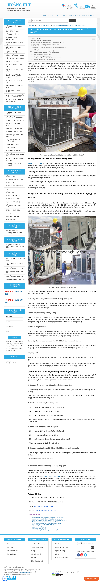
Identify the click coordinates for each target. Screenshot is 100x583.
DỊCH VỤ (64, 15)
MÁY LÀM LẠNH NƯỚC (13, 216)
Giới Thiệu (11, 544)
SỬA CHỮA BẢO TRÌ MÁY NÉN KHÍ (14, 164)
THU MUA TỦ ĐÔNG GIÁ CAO (14, 81)
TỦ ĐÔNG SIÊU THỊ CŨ (13, 199)
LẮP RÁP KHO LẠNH (12, 144)
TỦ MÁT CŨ (10, 182)
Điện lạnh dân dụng (61, 547)
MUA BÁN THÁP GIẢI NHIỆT (15, 128)
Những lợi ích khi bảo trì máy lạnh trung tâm (40, 40)
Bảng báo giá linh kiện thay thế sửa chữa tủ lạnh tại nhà (46, 523)
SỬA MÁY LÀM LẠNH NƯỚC (15, 120)
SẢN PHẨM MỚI (74, 15)
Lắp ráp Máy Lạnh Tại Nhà (39, 528)
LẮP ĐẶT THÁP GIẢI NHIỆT (14, 117)
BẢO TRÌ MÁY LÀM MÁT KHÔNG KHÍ (13, 140)
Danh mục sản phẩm (61, 557)
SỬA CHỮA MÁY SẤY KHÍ (14, 151)
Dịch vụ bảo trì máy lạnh (38, 526)
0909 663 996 (25, 572)
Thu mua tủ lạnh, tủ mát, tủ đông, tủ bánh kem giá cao (46, 530)
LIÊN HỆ (91, 15)
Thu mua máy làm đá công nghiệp (14, 43)
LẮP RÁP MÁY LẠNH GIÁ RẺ (15, 58)
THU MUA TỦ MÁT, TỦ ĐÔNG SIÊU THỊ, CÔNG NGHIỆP (13, 76)
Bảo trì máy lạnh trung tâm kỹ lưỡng (41, 45)
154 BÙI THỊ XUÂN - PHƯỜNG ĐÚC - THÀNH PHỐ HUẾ (14, 232)
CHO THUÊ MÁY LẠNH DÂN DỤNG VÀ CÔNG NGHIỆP (15, 95)
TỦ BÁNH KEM (10, 176)
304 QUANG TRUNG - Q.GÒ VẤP (15, 264)
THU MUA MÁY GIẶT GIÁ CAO (14, 65)
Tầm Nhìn (10, 547)
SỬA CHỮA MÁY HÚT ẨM (14, 131)
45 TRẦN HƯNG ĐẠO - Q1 (14, 276)
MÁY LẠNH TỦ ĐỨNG (13, 202)
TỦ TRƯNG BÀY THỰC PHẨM (13, 206)
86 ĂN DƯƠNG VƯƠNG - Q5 (15, 279)
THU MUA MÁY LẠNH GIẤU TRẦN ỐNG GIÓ (14, 100)
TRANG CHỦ (46, 15)
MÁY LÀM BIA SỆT (12, 219)
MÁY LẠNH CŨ (10, 189)
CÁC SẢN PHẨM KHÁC (13, 210)
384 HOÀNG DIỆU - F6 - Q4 (15, 268)
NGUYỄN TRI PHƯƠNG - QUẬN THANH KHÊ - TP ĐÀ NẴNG (15, 246)
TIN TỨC (84, 15)
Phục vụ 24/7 (36, 49)
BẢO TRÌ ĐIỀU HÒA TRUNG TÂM (15, 154)
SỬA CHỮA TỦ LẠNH (13, 31)
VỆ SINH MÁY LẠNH (12, 52)
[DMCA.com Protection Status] (10, 577)
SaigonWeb (55, 573)
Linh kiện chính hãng (38, 544)
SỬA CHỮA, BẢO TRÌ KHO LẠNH (14, 113)
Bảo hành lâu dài (37, 561)
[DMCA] (57, 575)
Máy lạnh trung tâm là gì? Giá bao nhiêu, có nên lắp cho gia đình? (49, 520)
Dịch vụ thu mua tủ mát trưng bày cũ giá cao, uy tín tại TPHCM (48, 517)
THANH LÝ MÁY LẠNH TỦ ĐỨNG (14, 91)
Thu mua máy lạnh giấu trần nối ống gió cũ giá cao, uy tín (47, 519)
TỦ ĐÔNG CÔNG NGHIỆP (14, 186)
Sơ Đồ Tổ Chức (12, 551)
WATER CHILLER (11, 147)
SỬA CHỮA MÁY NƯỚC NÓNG (13, 47)
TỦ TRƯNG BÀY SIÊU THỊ (14, 179)
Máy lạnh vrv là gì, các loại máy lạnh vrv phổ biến (45, 522)
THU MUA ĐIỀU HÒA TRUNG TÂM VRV (15, 159)
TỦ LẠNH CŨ (10, 192)
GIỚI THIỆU (56, 15)
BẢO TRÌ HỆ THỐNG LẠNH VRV (14, 135)
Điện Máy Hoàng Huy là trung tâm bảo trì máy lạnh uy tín (46, 44)
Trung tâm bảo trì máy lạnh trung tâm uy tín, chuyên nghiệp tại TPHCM (46, 42)
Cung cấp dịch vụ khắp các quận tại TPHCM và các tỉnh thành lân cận (49, 47)
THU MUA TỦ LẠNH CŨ (13, 61)
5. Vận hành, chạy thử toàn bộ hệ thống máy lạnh (44, 59)
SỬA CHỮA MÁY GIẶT (13, 34)
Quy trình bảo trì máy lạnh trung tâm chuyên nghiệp (42, 51)
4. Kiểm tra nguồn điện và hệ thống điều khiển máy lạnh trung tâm (48, 57)
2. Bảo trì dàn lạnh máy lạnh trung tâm (41, 54)
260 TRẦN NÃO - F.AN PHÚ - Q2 (15, 272)
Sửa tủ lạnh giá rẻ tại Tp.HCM (39, 527)
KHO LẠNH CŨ (10, 213)
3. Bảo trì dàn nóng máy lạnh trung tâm (42, 56)
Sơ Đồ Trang (11, 554)
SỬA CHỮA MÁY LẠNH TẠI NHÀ (14, 27)
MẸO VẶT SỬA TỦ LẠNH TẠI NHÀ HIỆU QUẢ (44, 524)
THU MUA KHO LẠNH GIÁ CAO (14, 124)
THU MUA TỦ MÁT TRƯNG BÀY (14, 70)
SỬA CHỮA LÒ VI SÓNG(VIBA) (11, 38)
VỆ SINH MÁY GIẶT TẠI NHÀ (15, 55)
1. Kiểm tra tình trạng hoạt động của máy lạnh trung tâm (46, 52)
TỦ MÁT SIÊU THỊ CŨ (13, 195)
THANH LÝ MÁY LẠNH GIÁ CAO (14, 86)
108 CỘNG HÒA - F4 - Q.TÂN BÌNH (15, 259)
